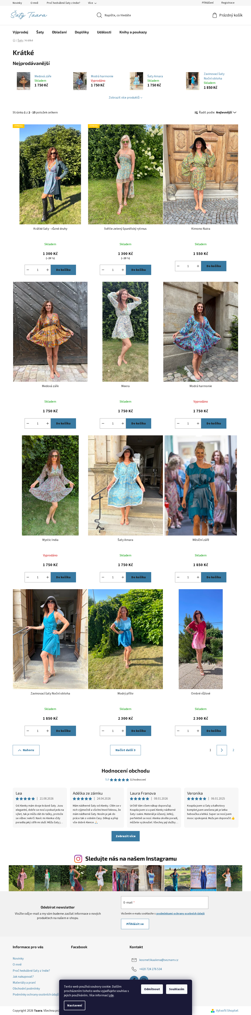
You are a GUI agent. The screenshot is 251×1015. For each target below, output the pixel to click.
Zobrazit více (126, 836)
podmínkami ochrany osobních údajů (180, 914)
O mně (34, 3)
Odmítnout (152, 989)
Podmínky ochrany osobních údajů (36, 994)
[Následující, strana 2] (222, 750)
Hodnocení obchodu (126, 770)
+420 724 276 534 (150, 969)
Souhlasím (176, 989)
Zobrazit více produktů (124, 97)
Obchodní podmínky (26, 988)
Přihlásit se (135, 924)
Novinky (17, 3)
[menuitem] (20, 32)
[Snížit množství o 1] (28, 270)
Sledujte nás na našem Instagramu (131, 858)
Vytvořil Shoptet (227, 1010)
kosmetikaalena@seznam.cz (158, 960)
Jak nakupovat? (23, 976)
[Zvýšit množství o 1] (48, 270)
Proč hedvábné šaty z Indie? (63, 3)
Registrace (228, 3)
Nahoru (28, 750)
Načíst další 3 (125, 750)
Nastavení (74, 1005)
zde (111, 995)
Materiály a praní (24, 982)
